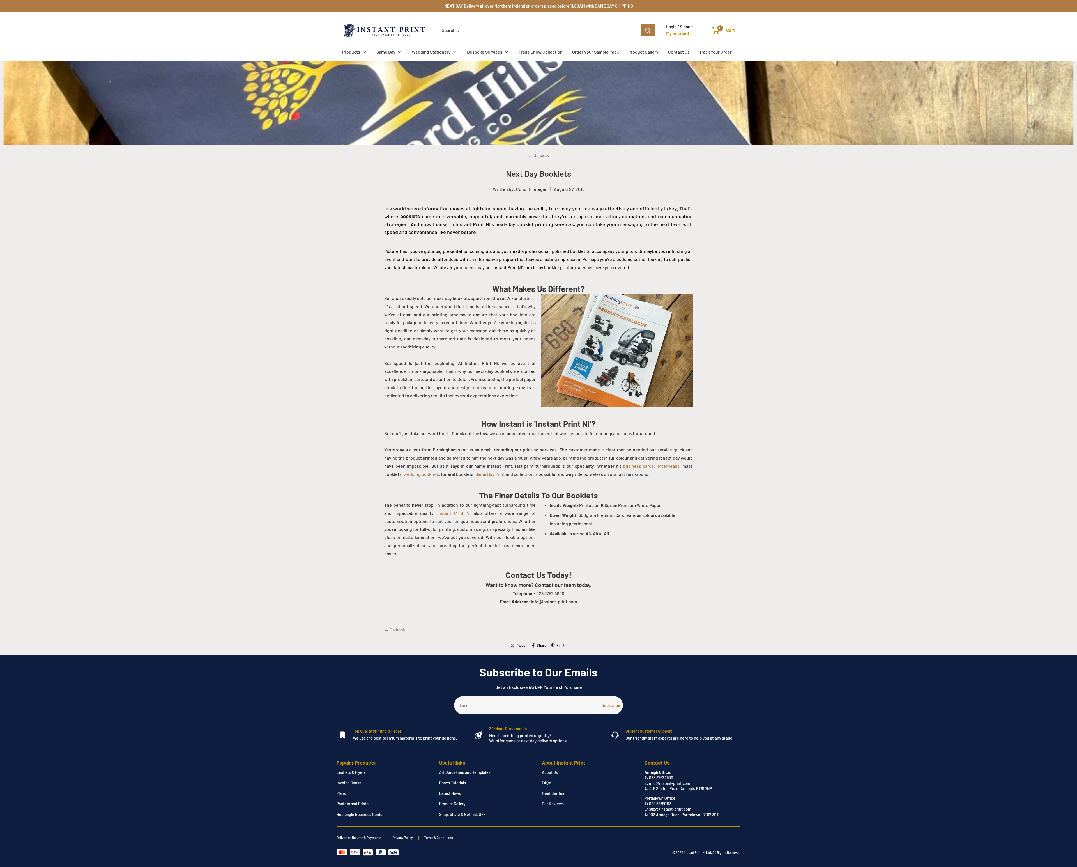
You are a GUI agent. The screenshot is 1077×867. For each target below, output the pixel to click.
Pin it (560, 645)
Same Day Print (490, 474)
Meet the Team (555, 793)
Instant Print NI (454, 513)
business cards (638, 466)
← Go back (538, 155)
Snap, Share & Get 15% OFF (462, 814)
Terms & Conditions (438, 838)
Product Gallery (452, 803)
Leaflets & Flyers (351, 772)
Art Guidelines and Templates (465, 772)
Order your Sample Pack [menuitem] (595, 51)
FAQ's (546, 782)
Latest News (450, 793)
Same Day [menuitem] (385, 51)
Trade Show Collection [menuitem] (541, 51)
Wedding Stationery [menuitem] (431, 51)
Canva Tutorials (452, 782)
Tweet (522, 645)
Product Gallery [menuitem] (643, 51)
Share (541, 645)
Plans (341, 793)
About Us (550, 772)
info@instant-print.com (669, 783)
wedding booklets (421, 474)
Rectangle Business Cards (359, 814)
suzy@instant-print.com (670, 809)
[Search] (648, 30)
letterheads (668, 466)
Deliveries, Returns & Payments (359, 838)
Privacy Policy (403, 838)
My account (677, 33)
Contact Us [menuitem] (679, 51)
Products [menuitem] (351, 51)
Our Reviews (553, 803)
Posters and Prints (353, 803)
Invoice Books (349, 782)
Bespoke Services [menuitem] (484, 51)
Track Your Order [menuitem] (715, 51)
